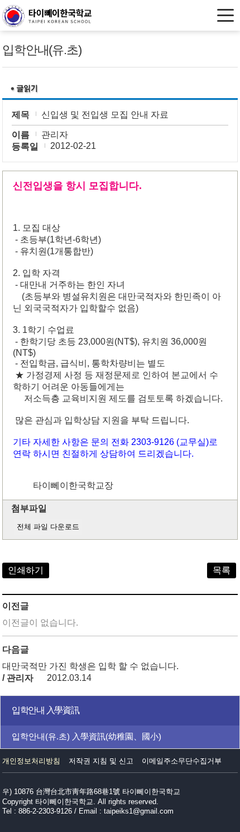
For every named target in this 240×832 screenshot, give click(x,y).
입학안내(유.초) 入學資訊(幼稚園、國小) (86, 736)
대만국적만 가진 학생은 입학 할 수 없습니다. (90, 666)
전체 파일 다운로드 (48, 527)
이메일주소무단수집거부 (182, 761)
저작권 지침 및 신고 (101, 761)
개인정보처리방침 (31, 761)
